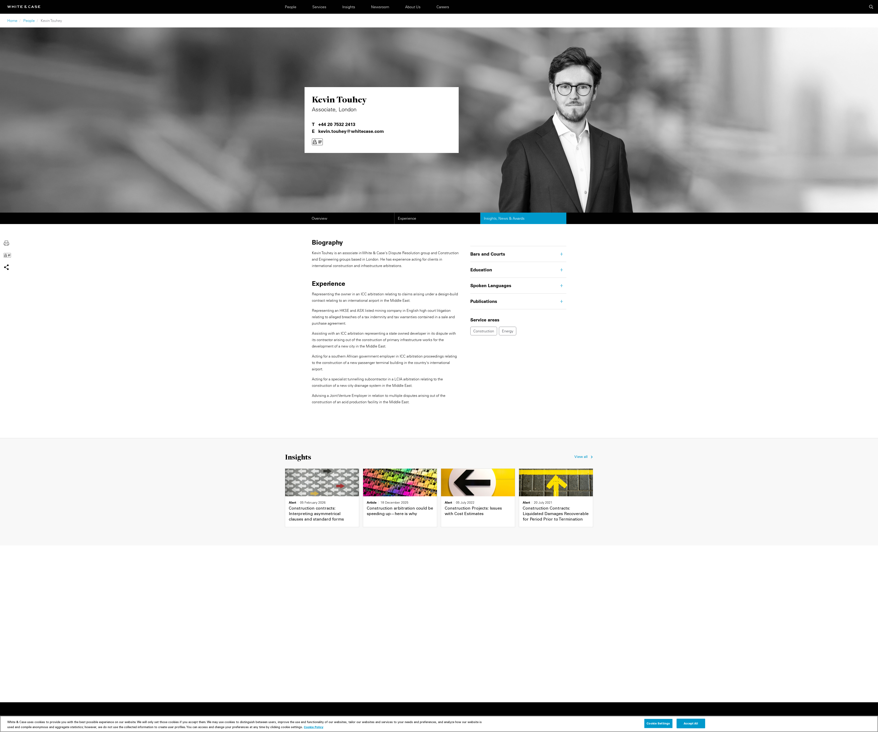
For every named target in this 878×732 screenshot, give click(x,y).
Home (12, 20)
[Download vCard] (317, 142)
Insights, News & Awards (504, 218)
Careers (442, 7)
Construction (483, 331)
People (290, 7)
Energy (507, 331)
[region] (439, 724)
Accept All (691, 723)
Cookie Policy (313, 727)
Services (319, 7)
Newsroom (380, 7)
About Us (412, 7)
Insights (348, 7)
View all (581, 457)
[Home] (23, 6)
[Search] (871, 7)
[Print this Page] (6, 243)
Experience (407, 218)
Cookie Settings (658, 723)
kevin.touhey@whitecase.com (351, 131)
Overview (319, 218)
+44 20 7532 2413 (336, 124)
